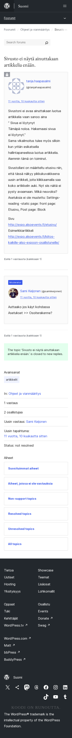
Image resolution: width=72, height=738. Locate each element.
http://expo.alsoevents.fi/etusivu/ (32, 225)
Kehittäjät (11, 618)
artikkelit (11, 379)
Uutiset (9, 577)
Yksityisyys (12, 591)
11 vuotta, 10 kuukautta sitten (26, 101)
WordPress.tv (16, 625)
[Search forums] (46, 42)
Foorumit (9, 18)
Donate (45, 618)
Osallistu (44, 604)
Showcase (45, 570)
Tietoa (9, 570)
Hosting (9, 584)
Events (43, 611)
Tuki (7, 611)
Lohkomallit (46, 591)
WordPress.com (17, 638)
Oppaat (9, 604)
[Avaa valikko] (65, 6)
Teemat (43, 577)
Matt (9, 645)
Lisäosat (44, 584)
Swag (44, 625)
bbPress (12, 652)
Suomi (17, 677)
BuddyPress (15, 659)
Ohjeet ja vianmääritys (35, 29)
